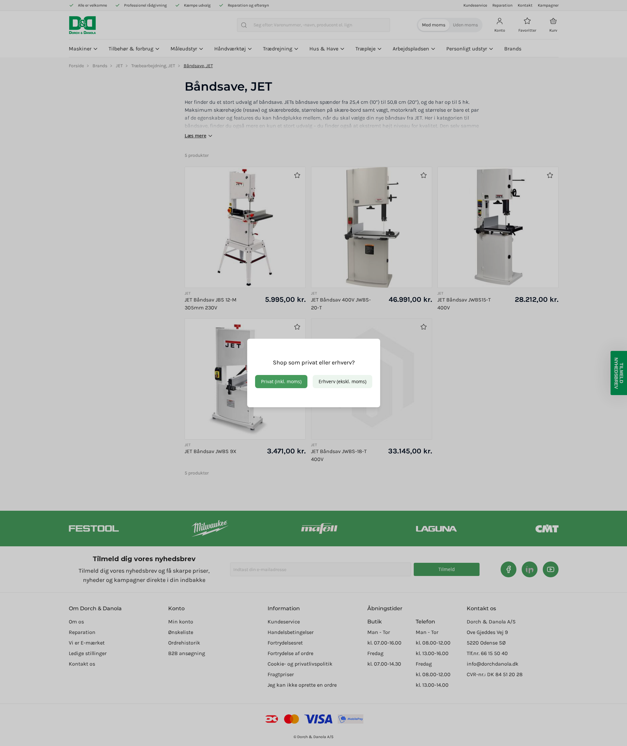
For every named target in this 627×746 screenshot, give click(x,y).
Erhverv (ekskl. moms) (342, 381)
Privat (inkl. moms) (281, 381)
